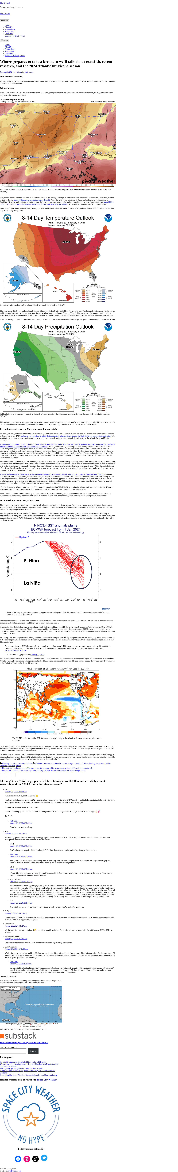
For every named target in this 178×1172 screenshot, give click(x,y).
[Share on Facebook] (2, 775)
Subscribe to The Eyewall (15, 36)
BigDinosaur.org (14, 1171)
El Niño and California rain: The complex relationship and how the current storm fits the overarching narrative (44, 770)
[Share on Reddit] (13, 775)
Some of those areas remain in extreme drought (32, 200)
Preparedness (10, 29)
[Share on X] (8, 775)
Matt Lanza (14, 821)
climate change (67, 763)
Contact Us (9, 34)
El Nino (84, 763)
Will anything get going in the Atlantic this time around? (21, 1068)
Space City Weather (47, 1079)
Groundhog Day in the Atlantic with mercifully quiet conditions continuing (28, 1075)
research (11, 766)
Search (33, 1051)
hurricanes (100, 763)
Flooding (5, 763)
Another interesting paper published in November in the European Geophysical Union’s (52, 474)
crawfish (77, 763)
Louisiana (13, 763)
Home (7, 25)
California (57, 763)
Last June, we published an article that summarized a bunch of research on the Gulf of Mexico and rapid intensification (66, 436)
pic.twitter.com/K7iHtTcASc (16, 650)
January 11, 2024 (37, 655)
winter (18, 766)
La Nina (108, 763)
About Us (8, 27)
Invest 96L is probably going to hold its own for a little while (23, 1062)
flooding (92, 763)
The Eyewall (5, 3)
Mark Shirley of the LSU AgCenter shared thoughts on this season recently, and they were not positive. (57, 203)
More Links (9, 31)
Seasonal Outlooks (25, 763)
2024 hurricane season (43, 763)
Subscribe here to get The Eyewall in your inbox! (24, 1042)
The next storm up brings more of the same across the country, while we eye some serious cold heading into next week (47, 768)
